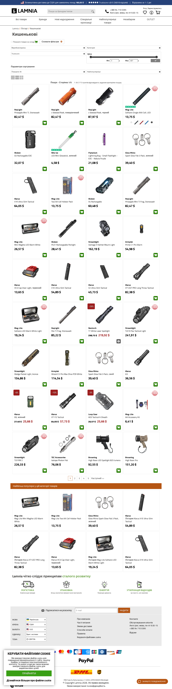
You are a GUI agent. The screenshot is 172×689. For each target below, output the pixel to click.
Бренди (43, 19)
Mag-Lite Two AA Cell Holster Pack (66, 518)
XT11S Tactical (57, 417)
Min (108, 60)
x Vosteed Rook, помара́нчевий (65, 112)
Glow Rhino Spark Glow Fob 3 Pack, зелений (103, 520)
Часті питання (83, 622)
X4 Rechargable (95, 201)
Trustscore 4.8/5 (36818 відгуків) (113, 2)
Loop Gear (92, 414)
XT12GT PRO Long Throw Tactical (139, 287)
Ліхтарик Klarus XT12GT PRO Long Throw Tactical (29, 561)
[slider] (91, 57)
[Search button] (92, 11)
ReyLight (18, 109)
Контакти (134, 618)
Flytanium (92, 152)
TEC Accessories (58, 457)
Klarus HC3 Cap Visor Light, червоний (63, 561)
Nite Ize (54, 152)
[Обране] (145, 13)
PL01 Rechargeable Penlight (63, 244)
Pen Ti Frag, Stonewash (61, 330)
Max (127, 60)
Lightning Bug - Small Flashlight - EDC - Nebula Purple (102, 157)
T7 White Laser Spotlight (99, 330)
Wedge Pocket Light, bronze (26, 374)
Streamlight (93, 241)
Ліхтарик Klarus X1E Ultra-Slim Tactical (139, 520)
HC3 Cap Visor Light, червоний (27, 287)
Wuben (17, 152)
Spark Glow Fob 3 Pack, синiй (101, 374)
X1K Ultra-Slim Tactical (24, 201)
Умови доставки (84, 626)
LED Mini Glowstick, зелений (63, 155)
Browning (92, 457)
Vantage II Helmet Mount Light (101, 244)
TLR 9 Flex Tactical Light (135, 330)
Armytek (129, 241)
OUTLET (151, 19)
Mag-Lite (129, 109)
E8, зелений (19, 417)
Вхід (145, 8)
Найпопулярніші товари (107, 21)
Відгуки (133, 632)
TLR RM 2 (18, 460)
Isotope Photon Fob (59, 460)
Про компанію (83, 618)
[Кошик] (158, 13)
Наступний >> (97, 478)
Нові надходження (64, 19)
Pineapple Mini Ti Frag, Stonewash (140, 201)
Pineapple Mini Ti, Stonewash (27, 112)
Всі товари (21, 19)
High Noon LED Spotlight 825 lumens (104, 460)
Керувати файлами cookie (89, 637)
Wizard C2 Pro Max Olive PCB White (66, 374)
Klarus (17, 198)
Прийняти (29, 673)
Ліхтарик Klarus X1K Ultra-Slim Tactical (139, 561)
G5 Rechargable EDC (23, 155)
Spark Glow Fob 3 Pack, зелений (139, 155)
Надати (124, 610)
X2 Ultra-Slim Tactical (97, 287)
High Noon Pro (131, 460)
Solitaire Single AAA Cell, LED (138, 112)
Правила (81, 633)
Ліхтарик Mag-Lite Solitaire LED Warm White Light (102, 561)
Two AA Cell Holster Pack (62, 201)
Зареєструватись (155, 8)
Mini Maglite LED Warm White (27, 244)
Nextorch (92, 328)
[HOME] (24, 11)
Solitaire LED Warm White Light (28, 330)
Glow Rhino (130, 152)
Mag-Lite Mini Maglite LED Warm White (28, 520)
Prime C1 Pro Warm (133, 244)
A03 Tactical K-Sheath (97, 417)
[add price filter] (155, 60)
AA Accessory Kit (132, 417)
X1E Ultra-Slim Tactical (61, 287)
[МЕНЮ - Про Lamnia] (151, 13)
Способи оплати (84, 629)
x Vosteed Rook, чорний (98, 112)
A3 (126, 374)
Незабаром (129, 19)
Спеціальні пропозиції (86, 21)
